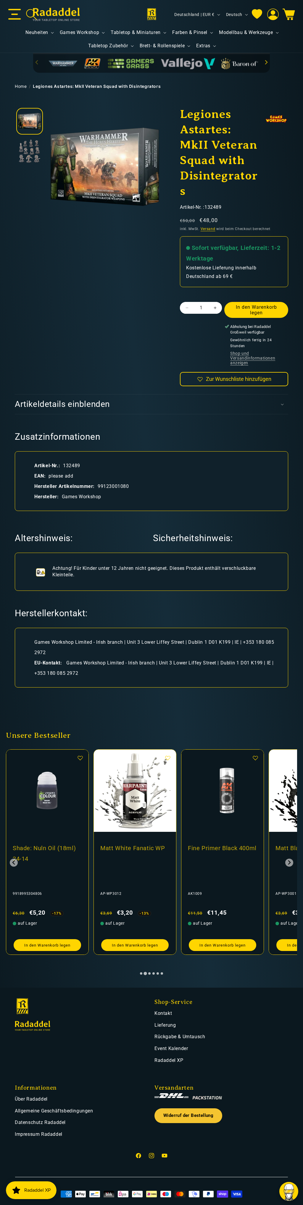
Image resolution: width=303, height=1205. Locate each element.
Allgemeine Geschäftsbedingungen (54, 1111)
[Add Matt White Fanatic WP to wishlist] (80, 758)
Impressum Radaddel (38, 1134)
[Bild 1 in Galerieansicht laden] (29, 121)
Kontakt (163, 1013)
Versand (208, 229)
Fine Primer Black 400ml (134, 848)
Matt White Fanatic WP (45, 848)
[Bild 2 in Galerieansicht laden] (29, 151)
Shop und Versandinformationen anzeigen (252, 358)
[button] (14, 14)
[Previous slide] (37, 62)
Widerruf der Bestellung (188, 1115)
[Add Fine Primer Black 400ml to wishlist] (167, 758)
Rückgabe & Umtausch (179, 1036)
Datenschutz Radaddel (40, 1122)
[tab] (141, 973)
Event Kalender (171, 1048)
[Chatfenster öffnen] (288, 1191)
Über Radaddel (31, 1099)
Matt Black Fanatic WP (220, 848)
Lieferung (165, 1025)
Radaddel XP (168, 1060)
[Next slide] (266, 62)
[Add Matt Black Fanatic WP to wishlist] (255, 758)
